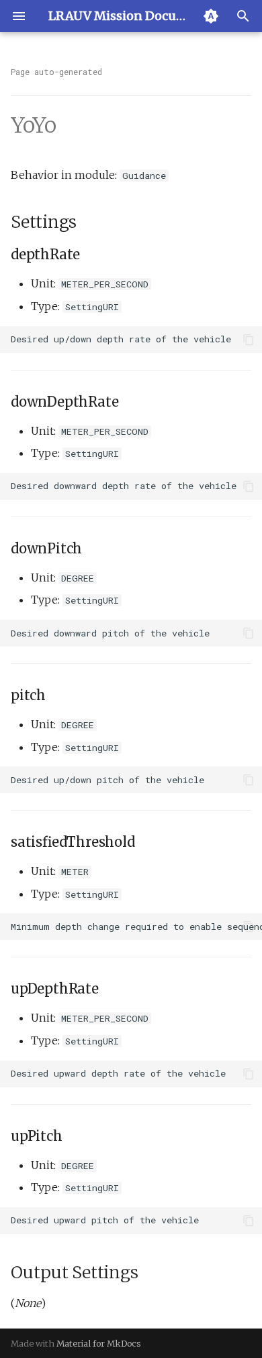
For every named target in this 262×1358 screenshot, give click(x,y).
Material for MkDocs (98, 1343)
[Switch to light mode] (211, 16)
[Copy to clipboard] (249, 340)
